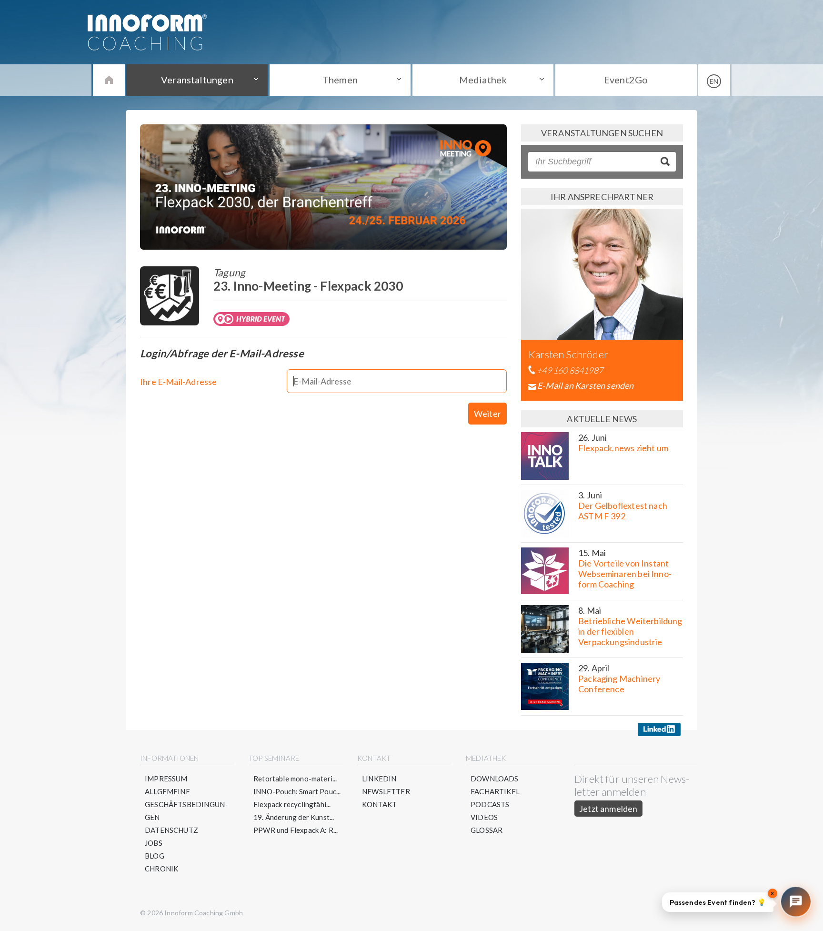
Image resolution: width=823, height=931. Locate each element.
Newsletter (386, 791)
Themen (340, 79)
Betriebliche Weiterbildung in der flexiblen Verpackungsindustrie (630, 631)
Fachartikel (495, 791)
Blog (154, 855)
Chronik (161, 868)
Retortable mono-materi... (295, 778)
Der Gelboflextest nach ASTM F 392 (622, 510)
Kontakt (379, 804)
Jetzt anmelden (608, 808)
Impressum (166, 778)
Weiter (487, 413)
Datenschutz (171, 830)
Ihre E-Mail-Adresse (178, 381)
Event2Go (626, 79)
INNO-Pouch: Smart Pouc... (297, 791)
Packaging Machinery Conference (619, 683)
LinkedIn (379, 778)
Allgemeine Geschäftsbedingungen (186, 804)
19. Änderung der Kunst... (293, 817)
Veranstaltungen (197, 79)
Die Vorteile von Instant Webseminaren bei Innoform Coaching (625, 573)
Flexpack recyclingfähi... (292, 804)
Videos (484, 817)
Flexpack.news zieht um (623, 448)
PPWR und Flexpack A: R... (295, 830)
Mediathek (483, 79)
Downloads (495, 778)
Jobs (153, 843)
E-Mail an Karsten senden (585, 385)
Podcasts (490, 804)
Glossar (486, 830)
